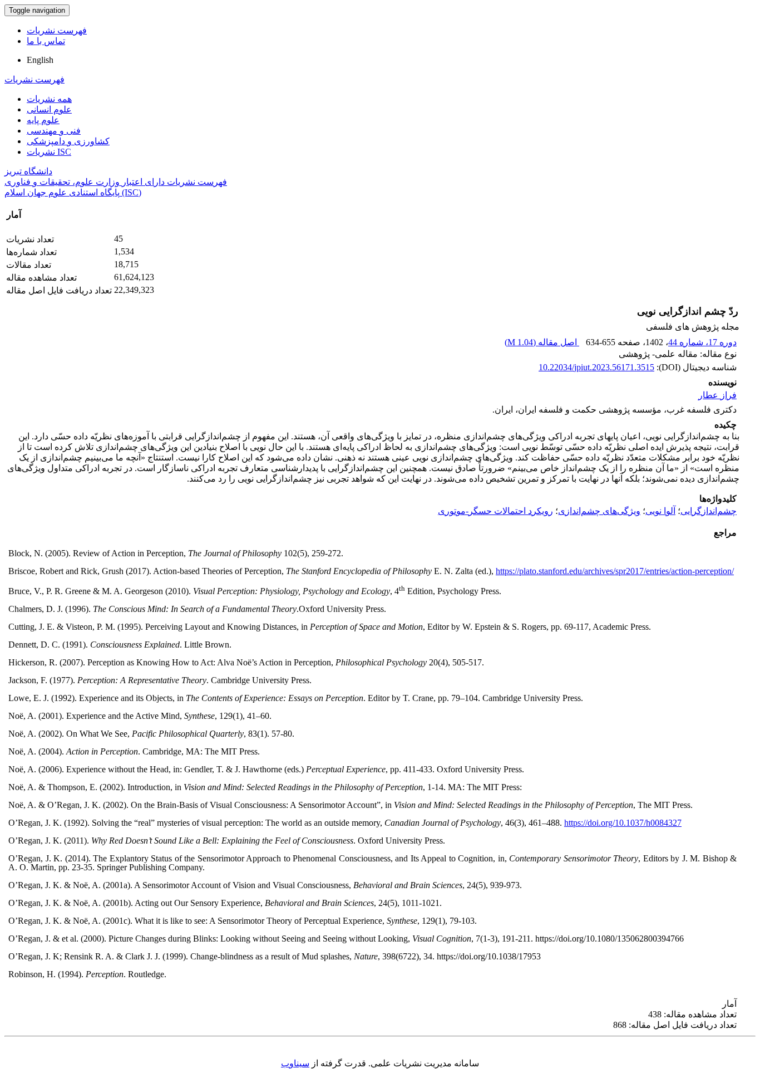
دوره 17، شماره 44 (702, 342)
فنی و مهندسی (54, 130)
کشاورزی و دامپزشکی (68, 141)
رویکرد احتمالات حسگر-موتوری (495, 511)
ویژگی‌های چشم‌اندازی (599, 511)
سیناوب (295, 1063)
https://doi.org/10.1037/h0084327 (623, 822)
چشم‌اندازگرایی (708, 511)
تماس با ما (46, 41)
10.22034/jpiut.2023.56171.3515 (596, 367)
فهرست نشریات (57, 30)
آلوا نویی (660, 511)
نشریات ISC (49, 151)
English (40, 60)
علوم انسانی (49, 109)
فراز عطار (717, 395)
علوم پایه (43, 120)
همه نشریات (49, 99)
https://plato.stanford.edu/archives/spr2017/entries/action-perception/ (615, 571)
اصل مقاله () (542, 342)
